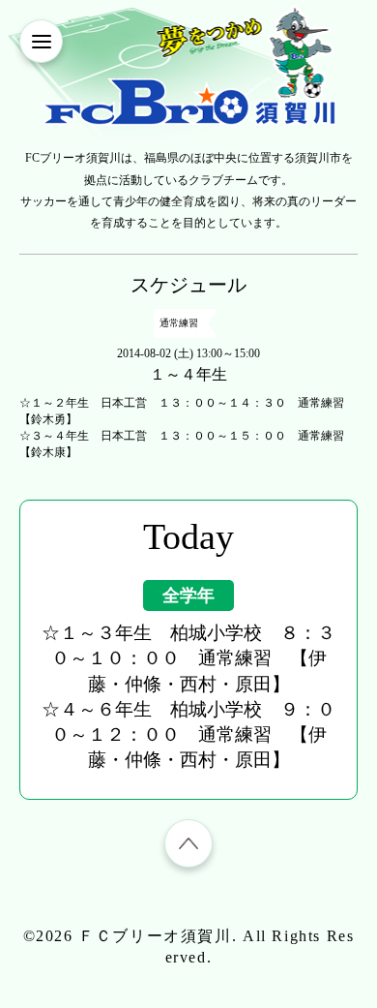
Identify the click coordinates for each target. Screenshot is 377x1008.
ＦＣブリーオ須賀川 (154, 936)
